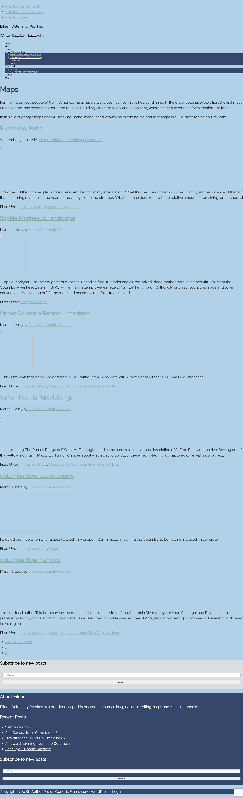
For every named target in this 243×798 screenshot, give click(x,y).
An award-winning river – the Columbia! (38, 743)
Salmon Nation (17, 727)
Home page (31, 207)
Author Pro (40, 791)
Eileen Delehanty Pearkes (21, 26)
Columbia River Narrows (30, 560)
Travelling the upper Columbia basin (35, 738)
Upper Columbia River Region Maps (89, 386)
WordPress (100, 791)
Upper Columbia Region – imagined (45, 313)
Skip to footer (16, 17)
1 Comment (92, 140)
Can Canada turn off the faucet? (31, 732)
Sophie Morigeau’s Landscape (37, 218)
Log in (117, 791)
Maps (74, 207)
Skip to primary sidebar (24, 12)
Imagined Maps (56, 207)
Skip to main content (22, 6)
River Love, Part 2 (21, 128)
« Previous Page (18, 642)
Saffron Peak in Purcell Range (36, 397)
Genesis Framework (71, 791)
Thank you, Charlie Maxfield (28, 749)
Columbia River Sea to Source (37, 476)
